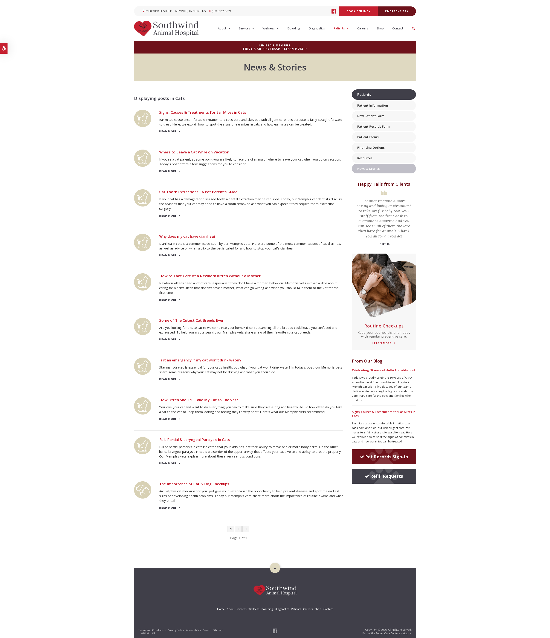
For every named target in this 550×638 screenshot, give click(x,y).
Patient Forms (368, 137)
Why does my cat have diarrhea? (187, 236)
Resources (364, 158)
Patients (339, 28)
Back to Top (148, 633)
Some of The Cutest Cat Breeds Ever (191, 320)
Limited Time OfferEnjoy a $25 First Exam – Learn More (273, 47)
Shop (380, 28)
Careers (362, 28)
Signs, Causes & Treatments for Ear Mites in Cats (202, 112)
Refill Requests (386, 476)
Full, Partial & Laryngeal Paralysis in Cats (194, 439)
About (222, 28)
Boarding (293, 28)
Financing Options (371, 147)
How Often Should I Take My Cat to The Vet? (198, 399)
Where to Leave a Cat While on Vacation (194, 152)
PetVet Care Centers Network (393, 633)
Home (221, 609)
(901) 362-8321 (222, 11)
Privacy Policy (176, 630)
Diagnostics (317, 28)
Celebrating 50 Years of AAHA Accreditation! (383, 370)
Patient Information (372, 105)
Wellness (269, 28)
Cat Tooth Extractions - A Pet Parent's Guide (198, 191)
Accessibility (193, 630)
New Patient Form (370, 116)
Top (275, 568)
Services (244, 28)
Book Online (358, 11)
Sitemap (218, 630)
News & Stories (368, 169)
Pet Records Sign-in (386, 457)
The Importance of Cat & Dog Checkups (194, 483)
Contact (397, 28)
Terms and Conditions (151, 630)
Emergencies (396, 11)
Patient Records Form (373, 126)
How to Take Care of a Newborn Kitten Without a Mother (210, 275)
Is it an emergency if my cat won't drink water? (200, 360)
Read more (168, 131)
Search (207, 630)
